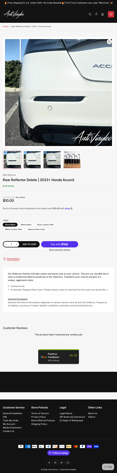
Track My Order (11, 420)
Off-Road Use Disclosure (72, 417)
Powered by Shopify (68, 469)
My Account (9, 424)
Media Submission (12, 427)
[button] (9, 197)
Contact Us (8, 431)
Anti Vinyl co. (9, 175)
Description (13, 258)
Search (91, 417)
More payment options (59, 249)
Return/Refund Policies (43, 420)
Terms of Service (40, 413)
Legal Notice (66, 413)
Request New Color (36, 229)
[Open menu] (111, 14)
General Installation (12, 413)
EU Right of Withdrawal (71, 420)
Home (5, 26)
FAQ (5, 417)
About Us (92, 413)
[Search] (90, 14)
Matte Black (26, 224)
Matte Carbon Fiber (13, 229)
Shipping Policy (39, 424)
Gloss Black (10, 224)
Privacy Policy (38, 417)
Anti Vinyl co (53, 469)
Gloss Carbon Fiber (45, 224)
